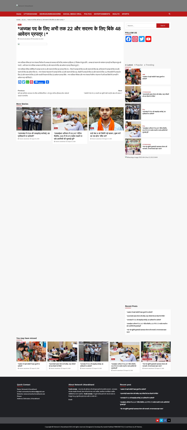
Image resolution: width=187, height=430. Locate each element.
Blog (19, 24)
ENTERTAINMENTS (102, 14)
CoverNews (128, 427)
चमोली (143, 74)
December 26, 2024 (38, 39)
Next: (103, 92)
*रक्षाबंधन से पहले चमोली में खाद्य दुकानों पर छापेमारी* (140, 312)
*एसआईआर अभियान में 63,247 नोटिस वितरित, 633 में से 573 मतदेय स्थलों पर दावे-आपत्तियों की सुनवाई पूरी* (68, 136)
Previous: (43, 93)
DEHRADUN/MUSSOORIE (50, 14)
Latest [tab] (130, 65)
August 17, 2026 (108, 138)
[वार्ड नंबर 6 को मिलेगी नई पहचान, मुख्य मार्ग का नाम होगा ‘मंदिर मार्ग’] (106, 118)
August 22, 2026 (71, 141)
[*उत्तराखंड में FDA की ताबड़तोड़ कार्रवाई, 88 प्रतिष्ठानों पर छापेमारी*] (33, 118)
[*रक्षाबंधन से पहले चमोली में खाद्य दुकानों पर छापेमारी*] (133, 76)
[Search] (169, 14)
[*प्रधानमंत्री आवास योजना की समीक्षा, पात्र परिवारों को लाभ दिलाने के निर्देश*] (133, 94)
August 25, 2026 (35, 138)
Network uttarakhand (25, 39)
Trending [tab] (149, 65)
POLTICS (88, 14)
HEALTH (116, 14)
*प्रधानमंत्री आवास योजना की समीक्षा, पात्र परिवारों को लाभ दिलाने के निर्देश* (146, 316)
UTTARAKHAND (30, 14)
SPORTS (125, 14)
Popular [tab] (139, 65)
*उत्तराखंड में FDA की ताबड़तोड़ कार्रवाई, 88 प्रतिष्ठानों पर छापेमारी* (144, 320)
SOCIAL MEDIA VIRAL (72, 14)
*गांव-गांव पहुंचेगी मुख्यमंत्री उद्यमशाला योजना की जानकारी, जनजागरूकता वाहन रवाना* (146, 331)
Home (18, 14)
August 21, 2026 (160, 368)
